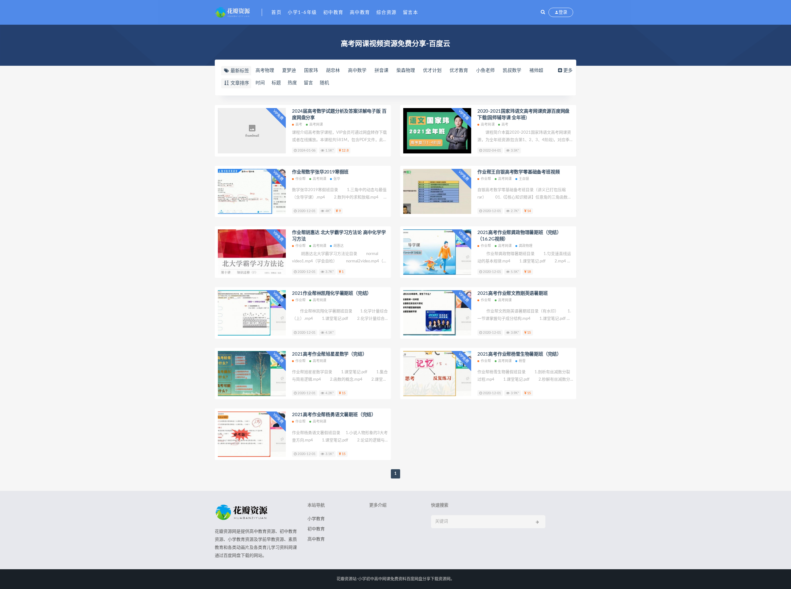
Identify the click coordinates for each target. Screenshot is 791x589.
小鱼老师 (485, 70)
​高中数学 (357, 70)
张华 (336, 179)
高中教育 (360, 12)
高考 (298, 124)
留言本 (410, 12)
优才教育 (459, 70)
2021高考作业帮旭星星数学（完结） (329, 354)
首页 (276, 12)
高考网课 (316, 124)
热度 (292, 83)
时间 (260, 83)
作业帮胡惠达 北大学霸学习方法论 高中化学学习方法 (339, 235)
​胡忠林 (333, 70)
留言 (308, 83)
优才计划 (432, 70)
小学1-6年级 (302, 12)
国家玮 (311, 70)
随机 (324, 83)
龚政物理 (526, 246)
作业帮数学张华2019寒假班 (320, 172)
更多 (568, 70)
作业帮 (300, 179)
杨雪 (522, 361)
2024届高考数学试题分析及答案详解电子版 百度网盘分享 (339, 114)
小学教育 (316, 519)
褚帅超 (536, 70)
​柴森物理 (405, 70)
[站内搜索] (543, 12)
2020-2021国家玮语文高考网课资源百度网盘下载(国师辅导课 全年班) (523, 114)
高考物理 (265, 70)
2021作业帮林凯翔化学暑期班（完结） (331, 293)
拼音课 (381, 70)
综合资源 (386, 12)
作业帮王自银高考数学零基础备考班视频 (518, 172)
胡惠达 (338, 246)
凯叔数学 (512, 70)
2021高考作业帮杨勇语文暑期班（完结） (334, 414)
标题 (276, 83)
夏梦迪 (289, 70)
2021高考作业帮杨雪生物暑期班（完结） (519, 354)
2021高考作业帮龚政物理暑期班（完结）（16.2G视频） (519, 235)
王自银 (524, 179)
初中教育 (333, 12)
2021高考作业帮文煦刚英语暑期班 (512, 293)
